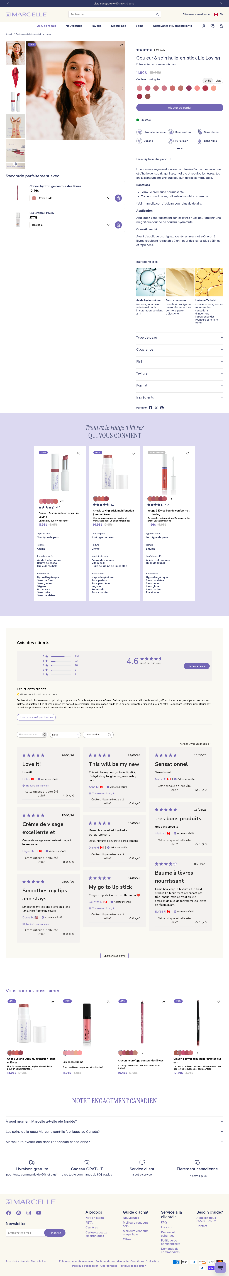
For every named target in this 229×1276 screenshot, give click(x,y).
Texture (179, 374)
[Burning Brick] (140, 96)
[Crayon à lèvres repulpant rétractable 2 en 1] (197, 1023)
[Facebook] (8, 1213)
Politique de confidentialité (170, 1242)
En (221, 14)
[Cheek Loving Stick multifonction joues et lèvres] (114, 472)
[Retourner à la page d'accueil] (31, 1201)
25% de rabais (46, 26)
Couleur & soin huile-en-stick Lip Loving (33, 34)
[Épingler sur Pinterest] (162, 407)
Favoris (96, 26)
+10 (141, 1052)
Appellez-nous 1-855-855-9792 (207, 1219)
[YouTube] (39, 1213)
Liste (218, 80)
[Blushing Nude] (140, 88)
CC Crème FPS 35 (42, 213)
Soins (139, 26)
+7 (196, 1052)
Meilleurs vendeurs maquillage (135, 1232)
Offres (127, 1239)
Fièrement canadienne (196, 14)
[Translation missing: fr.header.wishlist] (212, 26)
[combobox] (65, 735)
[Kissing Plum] (189, 88)
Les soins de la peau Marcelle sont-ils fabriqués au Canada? (114, 1132)
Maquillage (118, 26)
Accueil (9, 34)
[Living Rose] (156, 88)
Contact (201, 1226)
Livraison (167, 1227)
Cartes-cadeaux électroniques (96, 1234)
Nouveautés (74, 26)
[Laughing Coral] (172, 88)
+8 (170, 498)
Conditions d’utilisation (144, 1261)
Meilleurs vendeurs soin (135, 1224)
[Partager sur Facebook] (150, 407)
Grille (208, 80)
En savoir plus (197, 1176)
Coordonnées (108, 1265)
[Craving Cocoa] (148, 96)
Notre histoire (95, 1218)
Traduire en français (37, 785)
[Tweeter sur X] (156, 407)
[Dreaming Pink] (164, 88)
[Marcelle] (26, 14)
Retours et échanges (168, 1233)
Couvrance (179, 350)
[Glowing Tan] (181, 88)
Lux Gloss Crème (73, 1062)
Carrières (92, 1227)
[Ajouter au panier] (118, 198)
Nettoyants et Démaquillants (172, 26)
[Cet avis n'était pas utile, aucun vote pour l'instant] (70, 796)
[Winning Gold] (214, 88)
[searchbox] (29, 734)
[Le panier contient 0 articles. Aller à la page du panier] (221, 26)
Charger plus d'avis (114, 956)
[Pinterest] (18, 1213)
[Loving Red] (205, 88)
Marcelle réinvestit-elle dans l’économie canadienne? (114, 1142)
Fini (179, 362)
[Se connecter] (204, 26)
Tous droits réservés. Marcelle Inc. (26, 1261)
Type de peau (179, 338)
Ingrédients (179, 397)
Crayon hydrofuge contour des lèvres (55, 186)
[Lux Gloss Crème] (86, 1023)
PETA (89, 1222)
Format (179, 385)
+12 (62, 501)
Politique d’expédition (85, 1265)
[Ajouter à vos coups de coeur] (121, 45)
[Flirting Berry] (148, 88)
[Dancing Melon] (197, 88)
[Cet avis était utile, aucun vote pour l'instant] (64, 796)
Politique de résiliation (132, 1265)
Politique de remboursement (76, 1261)
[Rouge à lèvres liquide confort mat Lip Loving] (169, 472)
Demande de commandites (170, 1250)
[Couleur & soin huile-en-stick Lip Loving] (60, 472)
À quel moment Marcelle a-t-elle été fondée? (114, 1122)
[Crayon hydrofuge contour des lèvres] (142, 1023)
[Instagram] (28, 1213)
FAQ (164, 1222)
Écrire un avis (197, 666)
